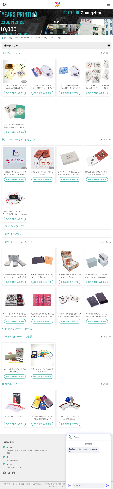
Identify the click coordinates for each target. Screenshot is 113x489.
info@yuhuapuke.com (14, 467)
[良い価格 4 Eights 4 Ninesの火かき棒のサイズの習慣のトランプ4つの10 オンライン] (69, 71)
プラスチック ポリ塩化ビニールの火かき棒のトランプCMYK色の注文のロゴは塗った (69, 174)
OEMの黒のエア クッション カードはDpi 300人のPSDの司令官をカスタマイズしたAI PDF (97, 316)
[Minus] (107, 437)
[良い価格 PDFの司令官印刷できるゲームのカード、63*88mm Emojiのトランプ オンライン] (69, 300)
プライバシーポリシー (11, 484)
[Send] (107, 485)
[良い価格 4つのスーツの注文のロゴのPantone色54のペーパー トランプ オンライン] (42, 71)
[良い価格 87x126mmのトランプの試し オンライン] (15, 402)
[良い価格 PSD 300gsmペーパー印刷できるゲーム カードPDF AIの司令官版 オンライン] (15, 260)
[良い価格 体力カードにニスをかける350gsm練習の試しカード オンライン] (69, 402)
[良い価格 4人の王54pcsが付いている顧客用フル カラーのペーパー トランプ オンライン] (97, 71)
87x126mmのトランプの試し (15, 416)
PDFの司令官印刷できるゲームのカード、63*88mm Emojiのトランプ (69, 316)
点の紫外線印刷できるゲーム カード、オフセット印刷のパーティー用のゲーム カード (69, 277)
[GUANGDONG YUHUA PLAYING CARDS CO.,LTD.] (57, 4)
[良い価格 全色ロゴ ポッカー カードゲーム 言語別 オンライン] (42, 158)
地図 (22, 484)
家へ (5, 38)
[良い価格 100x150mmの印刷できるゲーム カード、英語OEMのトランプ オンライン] (42, 260)
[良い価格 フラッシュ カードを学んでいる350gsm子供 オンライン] (42, 355)
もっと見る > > (106, 53)
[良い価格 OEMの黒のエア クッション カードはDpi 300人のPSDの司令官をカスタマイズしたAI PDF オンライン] (97, 300)
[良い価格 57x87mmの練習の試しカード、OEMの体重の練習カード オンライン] (42, 402)
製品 (10, 38)
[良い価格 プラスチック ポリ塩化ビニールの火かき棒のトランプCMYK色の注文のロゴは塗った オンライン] (69, 158)
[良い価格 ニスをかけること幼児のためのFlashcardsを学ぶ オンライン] (15, 355)
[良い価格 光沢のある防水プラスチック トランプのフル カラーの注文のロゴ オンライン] (97, 158)
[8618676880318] (8, 473)
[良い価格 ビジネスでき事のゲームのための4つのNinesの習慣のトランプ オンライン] (15, 71)
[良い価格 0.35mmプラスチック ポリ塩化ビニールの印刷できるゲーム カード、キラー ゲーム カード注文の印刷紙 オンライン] (15, 300)
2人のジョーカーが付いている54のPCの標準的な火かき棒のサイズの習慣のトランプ (15, 127)
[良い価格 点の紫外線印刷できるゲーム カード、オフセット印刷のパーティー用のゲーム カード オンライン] (69, 260)
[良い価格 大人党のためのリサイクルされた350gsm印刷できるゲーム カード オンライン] (42, 300)
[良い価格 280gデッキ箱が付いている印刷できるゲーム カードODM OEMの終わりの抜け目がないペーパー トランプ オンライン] (97, 260)
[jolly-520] (13, 473)
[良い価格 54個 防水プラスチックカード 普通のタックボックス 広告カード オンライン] (15, 158)
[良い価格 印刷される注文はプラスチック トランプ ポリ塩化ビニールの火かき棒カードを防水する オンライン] (15, 197)
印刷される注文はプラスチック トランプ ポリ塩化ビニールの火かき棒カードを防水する (15, 214)
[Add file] (69, 485)
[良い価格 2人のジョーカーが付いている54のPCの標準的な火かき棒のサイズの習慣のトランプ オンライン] (15, 111)
